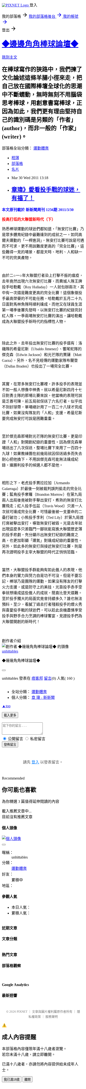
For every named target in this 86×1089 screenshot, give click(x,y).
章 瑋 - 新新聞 (43, 698)
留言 (48, 678)
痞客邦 (37, 678)
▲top (6, 706)
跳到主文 (9, 57)
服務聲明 (51, 1016)
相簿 (15, 158)
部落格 (17, 164)
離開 (27, 1079)
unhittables (10, 651)
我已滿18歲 (12, 1079)
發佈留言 (10, 744)
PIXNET (22, 1011)
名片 (15, 169)
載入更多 (10, 715)
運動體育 (41, 148)
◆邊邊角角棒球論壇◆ (40, 44)
